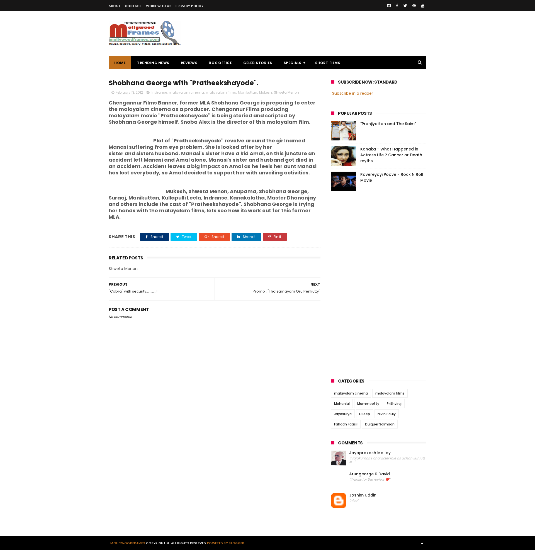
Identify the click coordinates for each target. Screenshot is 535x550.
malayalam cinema (186, 92)
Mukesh (265, 92)
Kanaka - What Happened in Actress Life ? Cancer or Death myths (391, 155)
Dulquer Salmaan (380, 424)
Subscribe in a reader (352, 93)
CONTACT (133, 6)
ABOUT (115, 6)
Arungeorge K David (369, 474)
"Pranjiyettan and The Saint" (388, 123)
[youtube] (422, 5)
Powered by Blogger (225, 543)
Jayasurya (343, 414)
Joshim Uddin (362, 495)
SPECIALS (292, 62)
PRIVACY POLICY (189, 6)
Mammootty (368, 403)
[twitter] (405, 5)
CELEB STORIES (257, 62)
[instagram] (389, 5)
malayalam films (221, 92)
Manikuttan (247, 92)
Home (120, 62)
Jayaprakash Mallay (370, 453)
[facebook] (397, 5)
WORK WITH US (158, 6)
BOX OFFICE (220, 62)
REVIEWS (189, 62)
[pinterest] (414, 5)
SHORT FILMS (328, 62)
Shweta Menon (286, 92)
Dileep (364, 414)
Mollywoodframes (127, 543)
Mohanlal (342, 403)
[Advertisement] (324, 33)
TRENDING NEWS (153, 62)
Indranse (159, 92)
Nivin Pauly (387, 414)
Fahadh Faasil (346, 424)
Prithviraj (394, 403)
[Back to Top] (422, 543)
